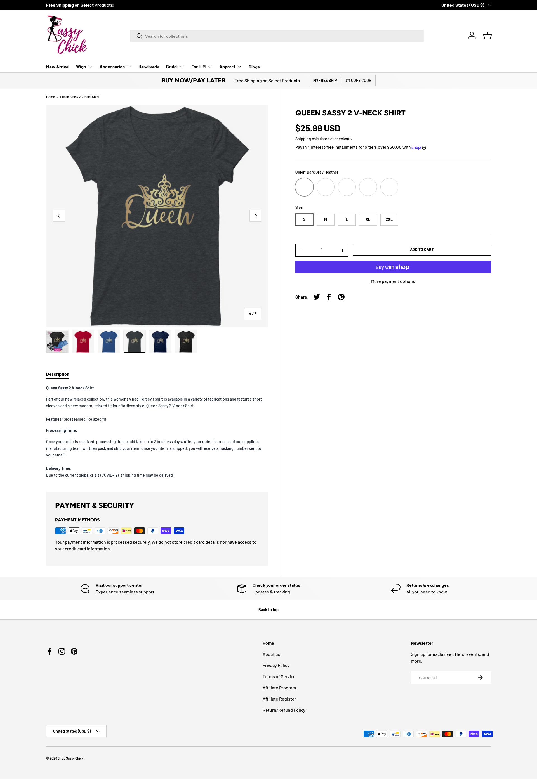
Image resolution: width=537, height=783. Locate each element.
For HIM (198, 66)
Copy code (361, 80)
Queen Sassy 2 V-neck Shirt (79, 96)
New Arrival (57, 66)
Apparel (227, 66)
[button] (487, 35)
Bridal (172, 66)
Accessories (112, 66)
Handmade (148, 66)
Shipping (303, 138)
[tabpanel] (157, 431)
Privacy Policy (276, 665)
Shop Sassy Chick (71, 758)
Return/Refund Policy (284, 710)
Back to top (268, 609)
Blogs (254, 66)
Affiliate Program (279, 687)
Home (50, 96)
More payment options (393, 281)
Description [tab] (57, 374)
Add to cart (422, 249)
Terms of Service (279, 676)
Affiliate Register (279, 698)
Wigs (81, 66)
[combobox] (277, 36)
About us (271, 654)
